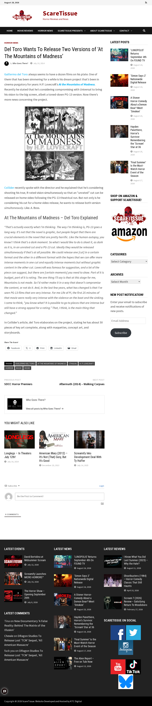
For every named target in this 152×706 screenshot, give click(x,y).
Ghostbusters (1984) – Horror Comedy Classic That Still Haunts (135, 581)
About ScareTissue (101, 30)
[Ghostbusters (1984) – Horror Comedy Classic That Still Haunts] (113, 576)
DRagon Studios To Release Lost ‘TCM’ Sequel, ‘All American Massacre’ (23, 640)
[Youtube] (134, 2)
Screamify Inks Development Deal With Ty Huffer (87, 457)
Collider (9, 187)
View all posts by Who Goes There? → (45, 408)
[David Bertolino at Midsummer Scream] (13, 557)
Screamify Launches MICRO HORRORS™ (35, 575)
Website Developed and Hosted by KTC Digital (58, 701)
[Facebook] (130, 2)
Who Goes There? (20, 63)
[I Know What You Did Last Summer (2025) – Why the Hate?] (113, 557)
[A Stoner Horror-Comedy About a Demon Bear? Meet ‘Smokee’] (119, 98)
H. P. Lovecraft (87, 363)
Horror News (45, 30)
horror (9, 368)
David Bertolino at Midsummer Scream (35, 558)
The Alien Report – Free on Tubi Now (84, 660)
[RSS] (146, 2)
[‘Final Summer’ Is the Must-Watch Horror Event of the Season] (119, 163)
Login (101, 485)
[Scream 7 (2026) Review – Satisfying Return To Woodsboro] (113, 599)
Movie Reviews (25, 30)
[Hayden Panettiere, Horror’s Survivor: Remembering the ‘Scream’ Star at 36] (119, 127)
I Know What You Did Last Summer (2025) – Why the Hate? (136, 560)
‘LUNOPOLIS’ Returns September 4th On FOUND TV (138, 55)
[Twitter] (138, 2)
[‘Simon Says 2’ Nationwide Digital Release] (119, 76)
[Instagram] (142, 2)
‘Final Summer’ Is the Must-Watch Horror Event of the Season (138, 169)
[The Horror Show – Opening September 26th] (13, 591)
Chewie (8, 636)
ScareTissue (60, 13)
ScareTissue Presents (70, 30)
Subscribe (121, 333)
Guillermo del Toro (16, 74)
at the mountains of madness (52, 363)
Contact (124, 30)
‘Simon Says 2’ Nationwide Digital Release (138, 79)
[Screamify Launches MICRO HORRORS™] (13, 574)
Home (10, 30)
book (19, 368)
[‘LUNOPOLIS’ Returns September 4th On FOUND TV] (119, 51)
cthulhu (73, 363)
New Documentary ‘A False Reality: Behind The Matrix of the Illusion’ (26, 625)
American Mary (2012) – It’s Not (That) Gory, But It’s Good (53, 457)
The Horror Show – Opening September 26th (35, 594)
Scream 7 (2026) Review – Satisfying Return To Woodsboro (135, 601)
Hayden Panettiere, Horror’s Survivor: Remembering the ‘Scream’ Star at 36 (137, 137)
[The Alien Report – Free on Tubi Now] (63, 659)
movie (27, 368)
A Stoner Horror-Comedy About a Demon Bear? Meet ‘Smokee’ (138, 104)
